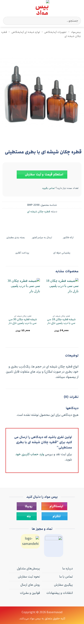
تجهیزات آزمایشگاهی (55, 32)
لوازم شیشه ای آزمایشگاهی (25, 32)
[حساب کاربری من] (12, 7)
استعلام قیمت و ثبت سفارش (43, 174)
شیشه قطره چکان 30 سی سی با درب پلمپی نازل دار (23, 321)
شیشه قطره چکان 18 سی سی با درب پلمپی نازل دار (61, 321)
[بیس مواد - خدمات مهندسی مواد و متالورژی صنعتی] (42, 7)
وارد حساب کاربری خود (29, 454)
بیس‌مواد (76, 32)
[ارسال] (8, 21)
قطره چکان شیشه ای (38, 211)
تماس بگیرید (48, 188)
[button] (78, 7)
